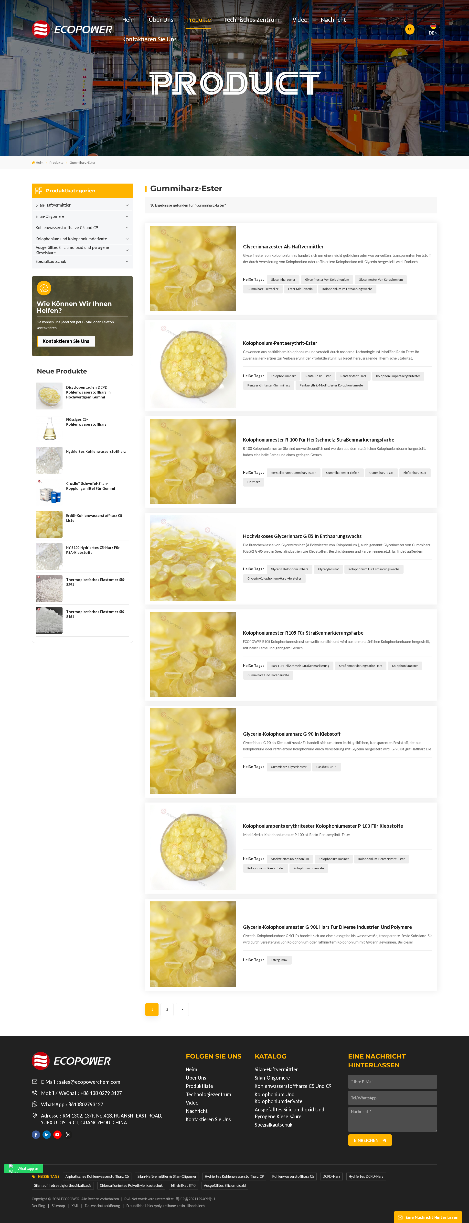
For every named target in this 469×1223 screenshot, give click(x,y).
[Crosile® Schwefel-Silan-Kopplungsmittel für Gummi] (49, 492)
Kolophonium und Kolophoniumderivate (71, 239)
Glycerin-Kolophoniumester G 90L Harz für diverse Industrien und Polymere (327, 927)
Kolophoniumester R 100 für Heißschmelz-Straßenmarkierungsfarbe (318, 439)
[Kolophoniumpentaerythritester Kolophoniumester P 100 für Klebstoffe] (193, 848)
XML (75, 1205)
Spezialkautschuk (51, 261)
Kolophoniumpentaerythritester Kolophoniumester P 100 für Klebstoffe (323, 826)
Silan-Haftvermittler (53, 205)
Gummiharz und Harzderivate (268, 675)
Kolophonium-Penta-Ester (265, 868)
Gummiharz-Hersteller (262, 289)
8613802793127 (85, 1104)
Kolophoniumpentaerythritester (398, 376)
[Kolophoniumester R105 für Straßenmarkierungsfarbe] (193, 655)
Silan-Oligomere (50, 216)
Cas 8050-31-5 (326, 767)
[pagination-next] (182, 1009)
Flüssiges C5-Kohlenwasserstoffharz (86, 422)
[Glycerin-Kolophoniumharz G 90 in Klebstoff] (193, 751)
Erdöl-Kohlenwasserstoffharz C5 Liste (94, 518)
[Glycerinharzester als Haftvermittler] (193, 268)
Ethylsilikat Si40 (183, 1185)
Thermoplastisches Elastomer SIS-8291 (96, 582)
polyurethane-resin (170, 1205)
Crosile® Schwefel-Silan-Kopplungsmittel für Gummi (90, 486)
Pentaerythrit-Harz (353, 376)
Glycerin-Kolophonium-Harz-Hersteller (274, 578)
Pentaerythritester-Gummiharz (268, 385)
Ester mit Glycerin (300, 289)
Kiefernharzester (415, 473)
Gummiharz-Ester (381, 473)
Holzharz (253, 482)
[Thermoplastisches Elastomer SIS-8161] (49, 620)
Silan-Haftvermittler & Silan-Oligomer (167, 1176)
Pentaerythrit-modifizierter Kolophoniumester (332, 385)
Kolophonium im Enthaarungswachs (347, 289)
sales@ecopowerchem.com (89, 1082)
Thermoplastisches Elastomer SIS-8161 (96, 614)
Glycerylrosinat (328, 569)
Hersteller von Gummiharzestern (293, 473)
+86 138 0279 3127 (101, 1093)
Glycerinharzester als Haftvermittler (283, 246)
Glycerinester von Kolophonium (327, 280)
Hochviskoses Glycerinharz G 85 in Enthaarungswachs (302, 536)
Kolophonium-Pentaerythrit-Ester (280, 343)
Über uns (161, 19)
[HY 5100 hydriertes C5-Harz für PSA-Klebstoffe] (49, 556)
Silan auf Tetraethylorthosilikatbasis (62, 1185)
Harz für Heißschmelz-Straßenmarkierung (300, 666)
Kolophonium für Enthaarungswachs (374, 569)
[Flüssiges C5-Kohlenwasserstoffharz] (49, 428)
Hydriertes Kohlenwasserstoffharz (96, 451)
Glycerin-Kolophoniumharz (289, 569)
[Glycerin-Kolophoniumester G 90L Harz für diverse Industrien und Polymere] (193, 944)
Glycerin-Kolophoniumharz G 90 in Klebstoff (292, 734)
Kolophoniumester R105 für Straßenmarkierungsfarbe (303, 632)
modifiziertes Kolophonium (290, 859)
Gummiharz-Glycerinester (289, 767)
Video (300, 19)
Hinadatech (196, 1205)
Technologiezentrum (208, 1094)
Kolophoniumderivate (309, 868)
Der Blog (38, 1205)
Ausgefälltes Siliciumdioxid (225, 1185)
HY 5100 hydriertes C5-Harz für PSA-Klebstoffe (93, 550)
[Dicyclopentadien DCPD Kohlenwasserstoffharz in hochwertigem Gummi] (49, 396)
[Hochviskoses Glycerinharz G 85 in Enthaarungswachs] (193, 558)
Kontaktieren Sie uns (149, 39)
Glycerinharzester (283, 280)
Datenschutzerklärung (102, 1205)
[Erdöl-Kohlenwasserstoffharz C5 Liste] (49, 524)
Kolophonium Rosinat (334, 859)
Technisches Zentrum (251, 19)
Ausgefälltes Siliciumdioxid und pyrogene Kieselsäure (72, 250)
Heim (129, 19)
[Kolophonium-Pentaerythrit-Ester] (193, 365)
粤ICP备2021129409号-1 (195, 1199)
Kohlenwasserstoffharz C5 (293, 1176)
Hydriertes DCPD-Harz (366, 1176)
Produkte (198, 19)
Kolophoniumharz (283, 376)
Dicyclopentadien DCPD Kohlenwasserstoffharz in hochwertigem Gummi (88, 392)
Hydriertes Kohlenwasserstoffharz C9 (234, 1176)
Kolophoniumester (405, 666)
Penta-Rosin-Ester (318, 376)
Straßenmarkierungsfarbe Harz (360, 666)
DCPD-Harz (331, 1176)
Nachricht (333, 19)
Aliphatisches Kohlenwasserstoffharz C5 (97, 1176)
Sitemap (58, 1205)
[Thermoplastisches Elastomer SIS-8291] (49, 588)
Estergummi (279, 960)
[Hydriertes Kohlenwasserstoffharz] (49, 460)
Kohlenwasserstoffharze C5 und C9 (67, 227)
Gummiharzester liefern (343, 473)
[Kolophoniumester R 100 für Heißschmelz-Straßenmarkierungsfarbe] (193, 461)
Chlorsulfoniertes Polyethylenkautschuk (131, 1185)
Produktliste (199, 1086)
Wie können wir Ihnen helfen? (74, 307)
